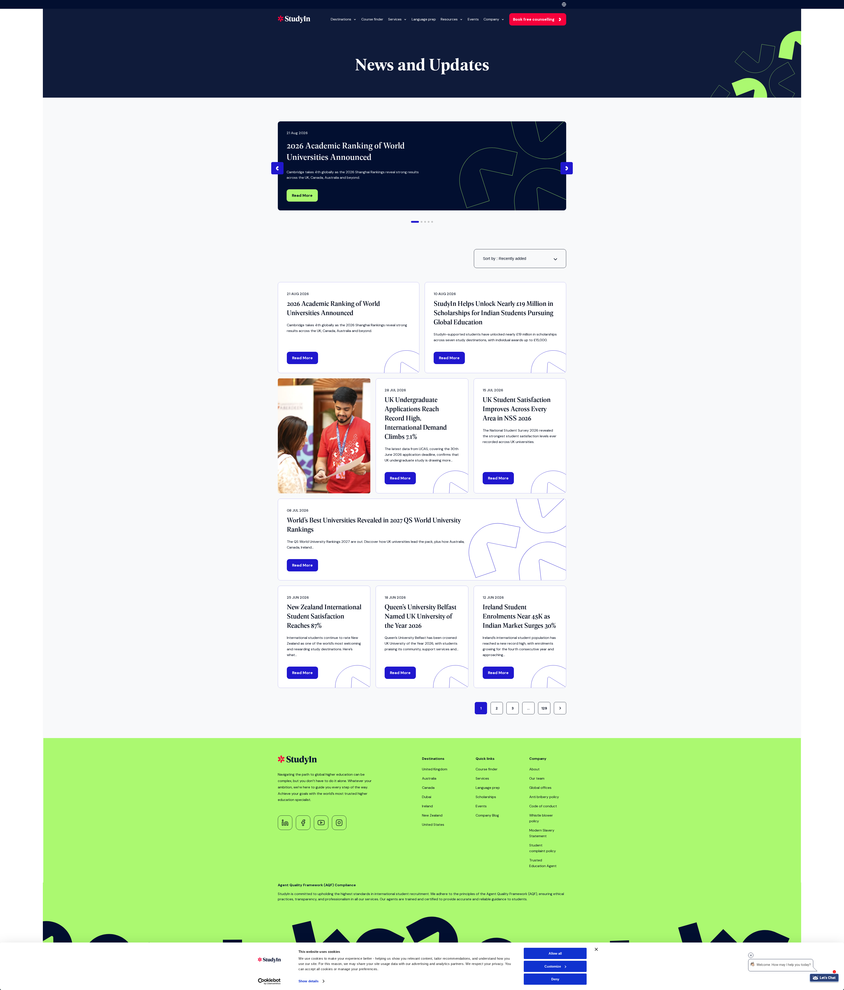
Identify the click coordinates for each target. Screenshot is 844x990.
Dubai (426, 797)
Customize (552, 966)
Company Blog (487, 815)
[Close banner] (596, 949)
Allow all (555, 953)
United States (433, 824)
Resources (449, 19)
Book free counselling (534, 19)
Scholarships (486, 797)
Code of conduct (543, 806)
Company (491, 19)
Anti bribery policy (544, 797)
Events (473, 19)
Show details (308, 981)
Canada (428, 787)
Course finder (372, 19)
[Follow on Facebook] (303, 822)
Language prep (424, 19)
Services (395, 19)
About (534, 769)
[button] (415, 222)
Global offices (540, 787)
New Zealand (432, 815)
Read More (302, 195)
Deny (555, 979)
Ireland (427, 806)
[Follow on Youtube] (321, 822)
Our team (536, 778)
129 (544, 708)
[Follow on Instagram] (339, 822)
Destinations (341, 19)
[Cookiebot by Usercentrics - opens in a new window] (269, 981)
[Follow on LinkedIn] (285, 822)
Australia (429, 778)
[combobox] (520, 258)
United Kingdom (434, 769)
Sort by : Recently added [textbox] (504, 258)
